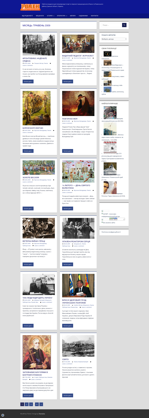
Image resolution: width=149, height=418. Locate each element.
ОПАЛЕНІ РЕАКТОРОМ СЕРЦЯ (76, 241)
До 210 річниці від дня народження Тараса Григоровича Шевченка (113, 156)
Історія (50, 16)
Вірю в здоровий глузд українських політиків (74, 301)
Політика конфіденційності (111, 232)
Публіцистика (27, 245)
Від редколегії (27, 16)
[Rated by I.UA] (105, 211)
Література (61, 16)
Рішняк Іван (34, 302)
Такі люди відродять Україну (37, 297)
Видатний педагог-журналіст (78, 55)
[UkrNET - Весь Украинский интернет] (114, 216)
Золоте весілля (31, 177)
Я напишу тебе (117, 85)
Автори (73, 16)
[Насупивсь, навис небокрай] (108, 76)
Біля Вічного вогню (33, 128)
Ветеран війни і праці (34, 241)
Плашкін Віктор (38, 63)
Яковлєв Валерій (83, 362)
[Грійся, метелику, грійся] (108, 92)
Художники (83, 16)
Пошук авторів (108, 35)
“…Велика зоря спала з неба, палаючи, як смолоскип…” (112, 137)
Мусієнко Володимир (80, 58)
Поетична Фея (69, 118)
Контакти (94, 16)
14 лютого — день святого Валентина (76, 187)
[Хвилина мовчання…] (108, 56)
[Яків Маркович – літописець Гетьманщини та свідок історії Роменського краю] (108, 65)
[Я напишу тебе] (108, 85)
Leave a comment (28, 65)
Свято (65, 359)
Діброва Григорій (39, 300)
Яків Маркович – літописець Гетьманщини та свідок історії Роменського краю (113, 67)
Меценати (40, 16)
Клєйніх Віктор (78, 305)
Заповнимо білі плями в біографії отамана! (35, 373)
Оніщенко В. (77, 244)
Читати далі (27, 81)
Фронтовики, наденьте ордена (35, 59)
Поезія (46, 63)
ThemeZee (42, 414)
